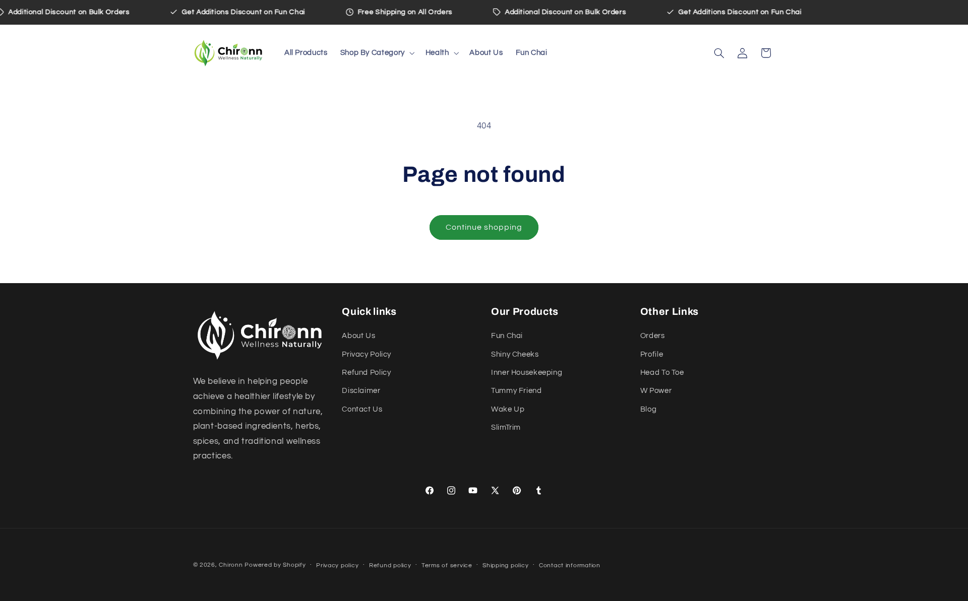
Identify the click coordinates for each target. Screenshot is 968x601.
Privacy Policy (366, 354)
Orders (652, 336)
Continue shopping (484, 227)
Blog (648, 409)
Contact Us (362, 409)
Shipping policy (505, 565)
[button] (376, 53)
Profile (651, 354)
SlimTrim (506, 427)
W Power (656, 390)
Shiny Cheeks (515, 354)
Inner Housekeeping (526, 372)
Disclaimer (361, 390)
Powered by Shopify (275, 565)
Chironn (231, 565)
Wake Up (507, 409)
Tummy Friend (516, 390)
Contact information (569, 565)
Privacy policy (337, 565)
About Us (358, 336)
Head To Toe (662, 372)
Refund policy (390, 565)
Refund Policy (366, 372)
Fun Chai (507, 336)
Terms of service (446, 565)
